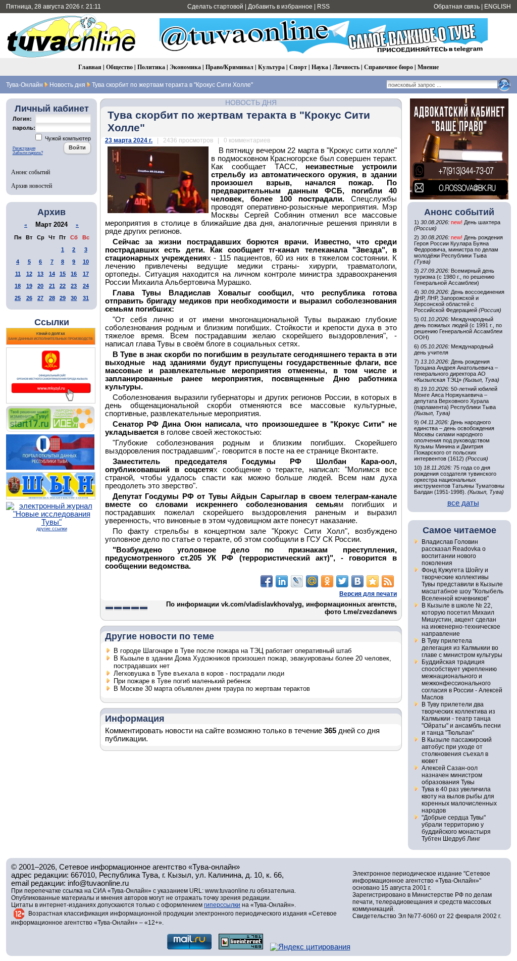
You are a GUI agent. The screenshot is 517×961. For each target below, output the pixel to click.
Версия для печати (368, 593)
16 (74, 274)
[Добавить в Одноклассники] (327, 581)
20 (40, 286)
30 (74, 298)
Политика (151, 67)
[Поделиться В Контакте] (357, 581)
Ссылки (51, 322)
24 (86, 286)
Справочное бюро (388, 67)
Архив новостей (31, 185)
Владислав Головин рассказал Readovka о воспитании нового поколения (454, 552)
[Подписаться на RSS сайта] (388, 581)
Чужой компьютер (67, 138)
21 (52, 286)
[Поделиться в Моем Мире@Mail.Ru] (312, 581)
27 (40, 298)
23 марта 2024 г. (128, 140)
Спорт (298, 67)
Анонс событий (30, 172)
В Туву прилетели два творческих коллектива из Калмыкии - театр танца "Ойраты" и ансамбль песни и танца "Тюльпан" (461, 718)
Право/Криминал (229, 67)
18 (18, 286)
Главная (89, 67)
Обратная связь (457, 6)
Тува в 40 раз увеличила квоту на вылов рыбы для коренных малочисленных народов (459, 800)
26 (29, 298)
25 (18, 298)
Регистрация (24, 148)
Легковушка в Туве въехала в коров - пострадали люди (199, 673)
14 (52, 274)
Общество (119, 67)
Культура (271, 67)
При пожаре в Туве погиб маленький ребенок (182, 681)
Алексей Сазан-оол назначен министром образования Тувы (452, 775)
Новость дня (251, 102)
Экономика (185, 67)
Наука (320, 67)
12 (29, 274)
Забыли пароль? (28, 152)
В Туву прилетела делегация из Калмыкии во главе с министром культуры (462, 648)
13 (40, 274)
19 (29, 286)
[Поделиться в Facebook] (267, 581)
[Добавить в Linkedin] (282, 581)
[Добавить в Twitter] (342, 581)
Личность (346, 67)
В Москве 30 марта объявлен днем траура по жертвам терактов (212, 688)
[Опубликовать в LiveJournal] (297, 581)
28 (52, 298)
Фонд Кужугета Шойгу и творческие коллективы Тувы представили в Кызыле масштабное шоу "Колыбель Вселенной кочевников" (462, 584)
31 (86, 298)
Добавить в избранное (280, 6)
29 (63, 298)
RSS (323, 6)
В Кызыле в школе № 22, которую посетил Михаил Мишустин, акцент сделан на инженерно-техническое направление (461, 619)
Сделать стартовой (215, 6)
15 (63, 274)
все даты (463, 503)
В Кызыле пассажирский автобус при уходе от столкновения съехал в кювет (457, 750)
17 (86, 274)
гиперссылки (222, 904)
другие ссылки (51, 528)
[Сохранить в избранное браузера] (373, 581)
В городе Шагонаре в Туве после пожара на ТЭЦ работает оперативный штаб (232, 650)
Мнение (428, 67)
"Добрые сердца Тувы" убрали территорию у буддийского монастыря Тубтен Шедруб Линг (456, 828)
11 (18, 274)
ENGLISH (497, 6)
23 (74, 286)
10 (86, 262)
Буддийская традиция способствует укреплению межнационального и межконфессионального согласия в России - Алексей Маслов (462, 680)
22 (63, 286)
